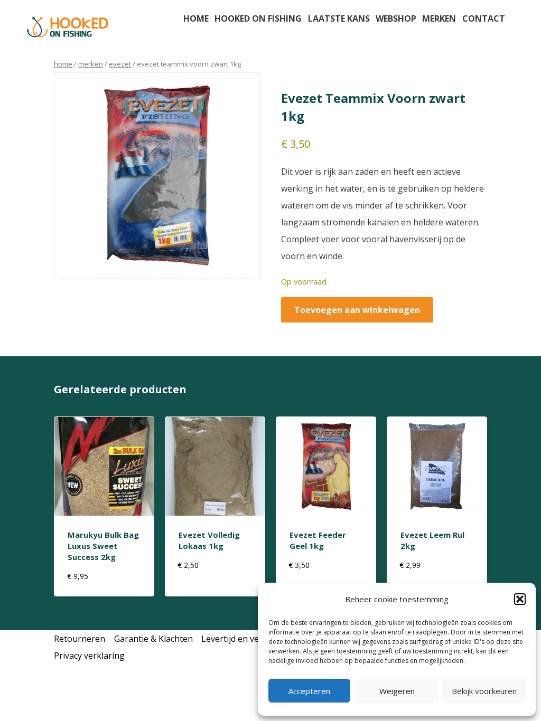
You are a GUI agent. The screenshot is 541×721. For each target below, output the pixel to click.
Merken (439, 18)
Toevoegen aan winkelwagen (357, 310)
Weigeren (397, 691)
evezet (120, 64)
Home (196, 18)
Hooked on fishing (258, 18)
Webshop (396, 18)
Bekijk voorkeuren (484, 691)
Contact (483, 18)
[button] (520, 599)
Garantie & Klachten (153, 638)
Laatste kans (339, 18)
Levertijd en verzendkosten (255, 638)
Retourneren (79, 638)
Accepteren (309, 691)
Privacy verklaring (89, 655)
